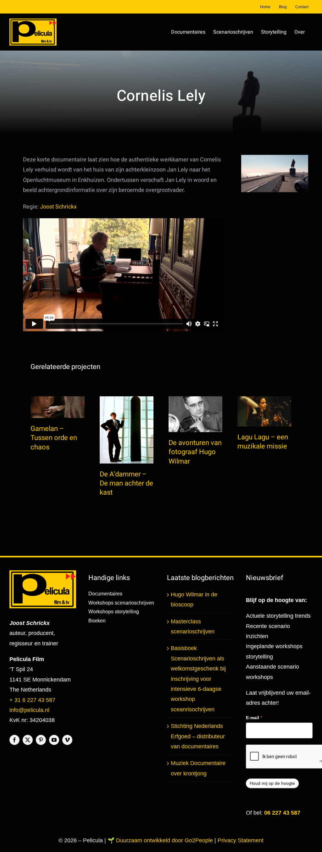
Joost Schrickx (58, 207)
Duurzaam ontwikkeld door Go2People (165, 840)
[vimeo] (67, 740)
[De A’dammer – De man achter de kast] (126, 430)
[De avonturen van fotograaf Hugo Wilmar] (195, 414)
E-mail (254, 717)
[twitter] (28, 740)
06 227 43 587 (282, 813)
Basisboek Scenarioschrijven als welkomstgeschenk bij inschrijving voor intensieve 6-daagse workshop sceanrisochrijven (198, 678)
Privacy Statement (241, 840)
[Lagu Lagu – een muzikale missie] (264, 411)
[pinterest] (41, 740)
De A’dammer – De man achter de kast (126, 483)
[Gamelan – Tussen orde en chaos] (57, 407)
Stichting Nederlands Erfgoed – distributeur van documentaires (198, 736)
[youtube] (54, 740)
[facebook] (14, 740)
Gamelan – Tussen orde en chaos (54, 438)
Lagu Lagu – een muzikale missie (262, 441)
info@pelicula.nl (29, 710)
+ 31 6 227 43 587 (32, 700)
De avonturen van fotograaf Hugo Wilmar (195, 452)
